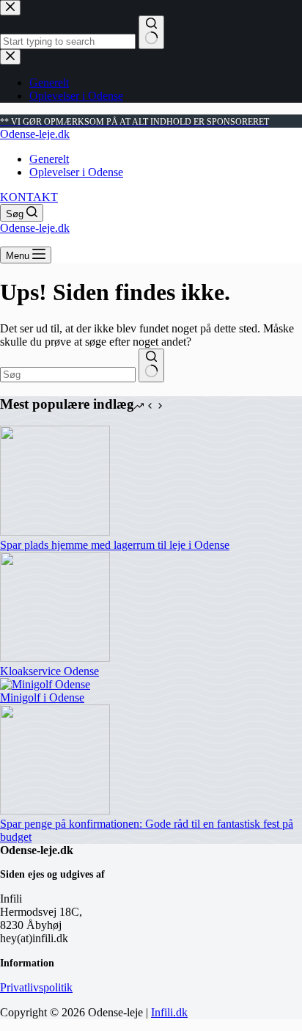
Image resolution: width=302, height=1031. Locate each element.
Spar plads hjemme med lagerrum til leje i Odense (114, 545)
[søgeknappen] (151, 365)
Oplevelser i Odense (76, 172)
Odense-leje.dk (35, 134)
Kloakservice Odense (49, 671)
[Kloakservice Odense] (55, 658)
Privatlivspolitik (36, 987)
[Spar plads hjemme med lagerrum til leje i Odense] (55, 531)
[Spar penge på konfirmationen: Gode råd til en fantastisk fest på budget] (55, 810)
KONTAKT (29, 197)
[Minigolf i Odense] (45, 684)
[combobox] (68, 374)
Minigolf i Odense (42, 697)
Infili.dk (169, 1012)
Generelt (49, 159)
